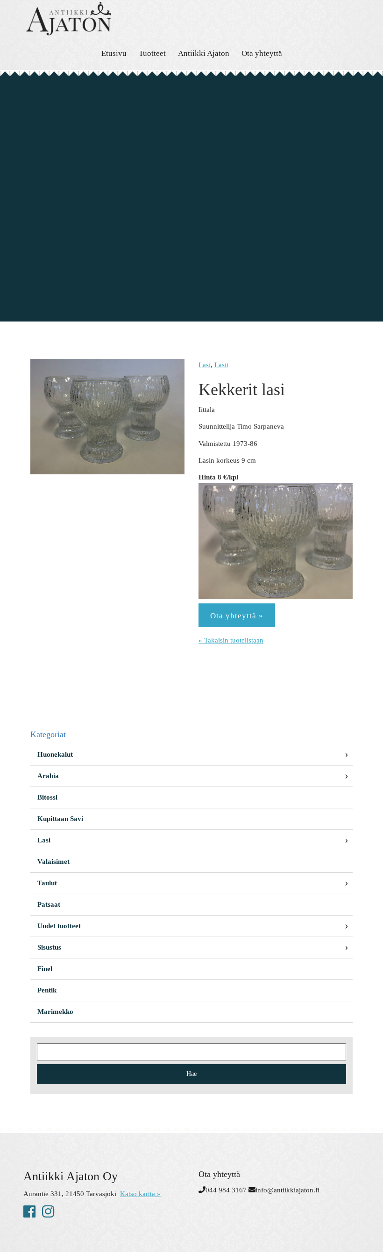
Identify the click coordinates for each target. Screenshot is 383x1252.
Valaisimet (53, 861)
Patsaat (48, 904)
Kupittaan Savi (60, 818)
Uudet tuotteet (59, 926)
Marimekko (55, 1011)
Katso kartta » (140, 1193)
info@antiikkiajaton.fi (287, 1190)
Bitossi (47, 797)
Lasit (221, 365)
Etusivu (114, 53)
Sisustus (49, 947)
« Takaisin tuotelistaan (231, 640)
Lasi (205, 365)
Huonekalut (55, 754)
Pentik (47, 990)
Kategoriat (48, 734)
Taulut (47, 883)
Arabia (48, 776)
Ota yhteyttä (261, 53)
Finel (44, 968)
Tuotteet (152, 53)
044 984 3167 (226, 1190)
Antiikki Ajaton (203, 53)
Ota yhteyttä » (236, 615)
